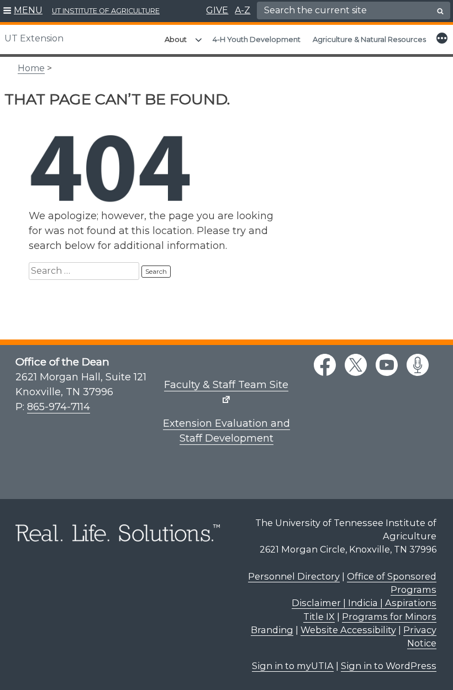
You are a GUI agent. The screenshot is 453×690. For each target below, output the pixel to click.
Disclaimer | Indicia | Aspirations (364, 602)
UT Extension (34, 38)
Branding (272, 629)
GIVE (217, 10)
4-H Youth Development (257, 39)
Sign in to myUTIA (293, 665)
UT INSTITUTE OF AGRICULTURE (106, 11)
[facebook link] (325, 365)
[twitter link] (356, 365)
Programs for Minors (389, 616)
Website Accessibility (348, 629)
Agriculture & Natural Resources (369, 39)
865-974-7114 (58, 407)
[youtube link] (387, 365)
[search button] (440, 11)
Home (31, 68)
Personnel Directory (294, 576)
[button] (23, 11)
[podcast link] (418, 365)
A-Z (242, 10)
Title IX (319, 616)
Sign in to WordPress (388, 665)
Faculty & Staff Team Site (226, 385)
